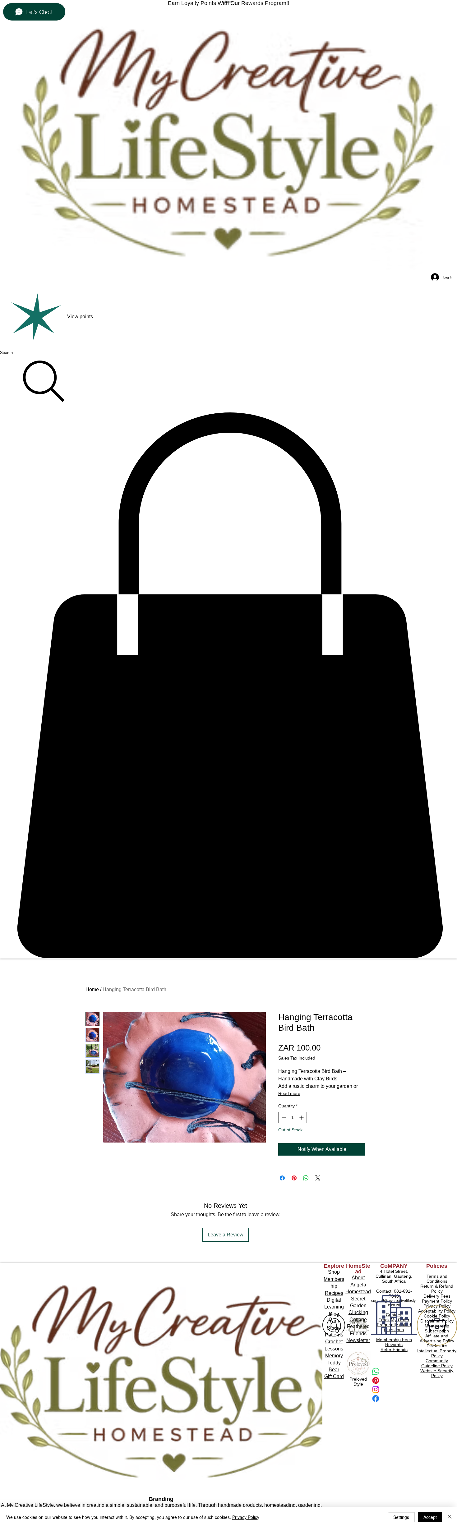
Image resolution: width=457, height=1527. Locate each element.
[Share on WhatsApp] (306, 1178)
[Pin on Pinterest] (294, 1178)
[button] (228, 685)
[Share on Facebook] (282, 1178)
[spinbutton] (292, 1117)
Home (92, 989)
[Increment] (302, 1117)
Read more (289, 1093)
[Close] (449, 1517)
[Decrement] (283, 1117)
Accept (430, 1517)
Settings (401, 1517)
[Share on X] (317, 1178)
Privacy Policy (245, 1517)
